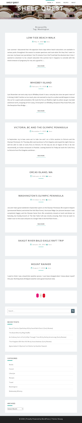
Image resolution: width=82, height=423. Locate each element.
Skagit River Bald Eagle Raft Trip (41, 240)
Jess (48, 42)
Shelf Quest (12, 2)
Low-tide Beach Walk (41, 37)
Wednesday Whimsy (15, 391)
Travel (49, 2)
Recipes (66, 2)
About (73, 2)
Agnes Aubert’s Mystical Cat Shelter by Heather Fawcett (28, 346)
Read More (42, 66)
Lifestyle (12, 373)
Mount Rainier (41, 264)
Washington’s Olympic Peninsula (41, 195)
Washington (13, 387)
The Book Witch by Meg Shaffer (19, 333)
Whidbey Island (41, 82)
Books (58, 2)
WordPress (46, 419)
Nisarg (60, 419)
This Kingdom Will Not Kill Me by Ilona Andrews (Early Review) (30, 342)
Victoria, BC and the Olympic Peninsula (41, 127)
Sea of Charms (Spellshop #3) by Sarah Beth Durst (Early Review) (31, 328)
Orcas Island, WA (41, 172)
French (11, 369)
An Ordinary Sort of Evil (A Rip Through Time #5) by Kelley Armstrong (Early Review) (37, 337)
